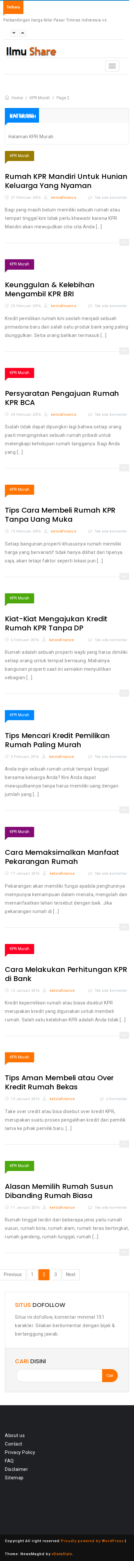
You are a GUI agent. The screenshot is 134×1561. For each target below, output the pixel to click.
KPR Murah (19, 156)
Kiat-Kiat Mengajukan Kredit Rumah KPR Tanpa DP (56, 623)
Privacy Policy (20, 1452)
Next (70, 1274)
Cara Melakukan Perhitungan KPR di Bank (66, 974)
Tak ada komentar (111, 197)
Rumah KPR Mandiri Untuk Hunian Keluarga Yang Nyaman (66, 181)
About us (15, 1435)
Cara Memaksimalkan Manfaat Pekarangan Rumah (62, 857)
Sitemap (14, 1477)
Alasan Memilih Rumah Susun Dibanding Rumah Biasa (59, 1191)
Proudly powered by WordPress (92, 1541)
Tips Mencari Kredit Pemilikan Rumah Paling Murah (57, 740)
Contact (13, 1444)
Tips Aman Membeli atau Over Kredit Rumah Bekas (59, 1082)
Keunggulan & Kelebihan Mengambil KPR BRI (50, 289)
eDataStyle (62, 1554)
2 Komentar (116, 1099)
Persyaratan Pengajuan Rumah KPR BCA (62, 398)
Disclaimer (16, 1469)
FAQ (9, 1460)
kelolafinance (63, 197)
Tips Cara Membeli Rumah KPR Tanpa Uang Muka (60, 514)
